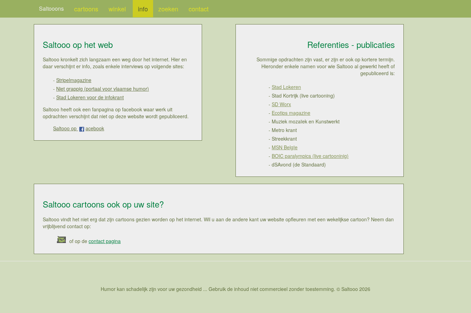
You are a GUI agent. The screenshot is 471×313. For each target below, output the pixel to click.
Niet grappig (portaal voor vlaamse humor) (102, 88)
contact (199, 8)
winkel (118, 8)
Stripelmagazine (73, 80)
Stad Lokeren (286, 86)
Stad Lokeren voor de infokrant (90, 97)
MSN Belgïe (285, 147)
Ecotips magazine (291, 112)
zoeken (168, 8)
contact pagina (105, 241)
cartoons (86, 8)
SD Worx (281, 104)
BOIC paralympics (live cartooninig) (310, 155)
